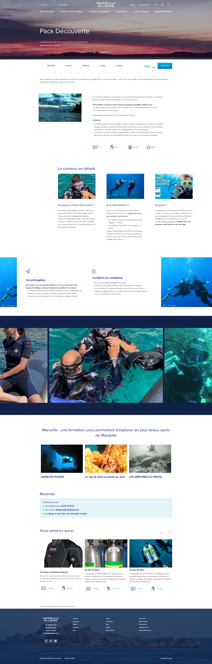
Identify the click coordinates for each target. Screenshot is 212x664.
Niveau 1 (173, 222)
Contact (132, 5)
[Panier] (168, 4)
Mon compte (145, 5)
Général (43, 569)
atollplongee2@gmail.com (67, 510)
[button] (165, 66)
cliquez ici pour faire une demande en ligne (67, 513)
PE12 (163, 222)
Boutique (48, 606)
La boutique (44, 5)
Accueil (42, 606)
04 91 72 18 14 (67, 506)
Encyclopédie (62, 5)
